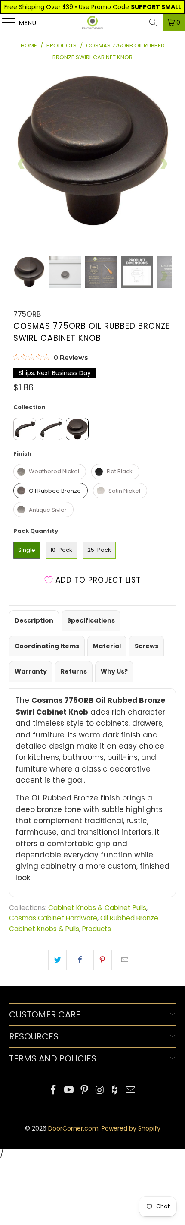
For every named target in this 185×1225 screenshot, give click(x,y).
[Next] (163, 164)
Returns (74, 671)
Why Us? (114, 671)
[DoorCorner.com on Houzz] (115, 1091)
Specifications (91, 620)
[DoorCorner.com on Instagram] (99, 1091)
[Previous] (21, 164)
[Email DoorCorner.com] (130, 1091)
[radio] (24, 429)
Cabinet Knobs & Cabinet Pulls (97, 907)
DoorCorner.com (73, 1128)
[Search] (153, 22)
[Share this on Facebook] (80, 960)
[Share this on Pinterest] (102, 960)
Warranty (31, 671)
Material (107, 646)
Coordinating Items (47, 646)
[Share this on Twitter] (57, 960)
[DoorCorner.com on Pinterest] (84, 1091)
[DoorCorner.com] (92, 22)
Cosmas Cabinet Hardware (53, 918)
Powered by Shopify (131, 1128)
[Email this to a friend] (125, 960)
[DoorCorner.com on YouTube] (69, 1091)
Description (34, 620)
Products (96, 928)
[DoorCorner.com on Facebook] (53, 1091)
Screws (146, 646)
